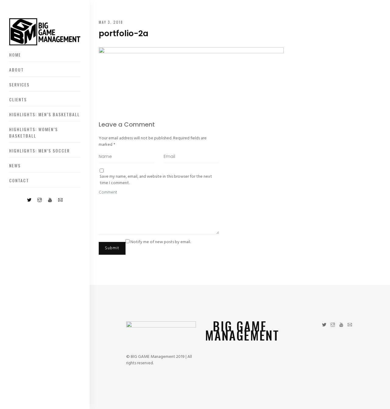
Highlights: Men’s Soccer (39, 150)
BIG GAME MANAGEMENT (242, 330)
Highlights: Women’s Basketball (33, 132)
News (15, 165)
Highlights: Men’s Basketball (44, 114)
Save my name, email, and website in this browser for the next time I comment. (156, 179)
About (16, 69)
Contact (19, 180)
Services (19, 84)
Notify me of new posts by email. (160, 242)
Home (15, 54)
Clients (18, 99)
